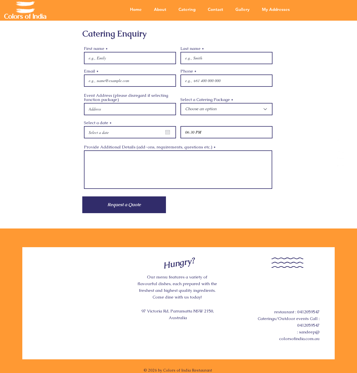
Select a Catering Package (205, 99)
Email (89, 71)
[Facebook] (340, 142)
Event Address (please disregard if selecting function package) (126, 97)
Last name (190, 48)
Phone (186, 71)
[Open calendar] (167, 132)
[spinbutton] (226, 132)
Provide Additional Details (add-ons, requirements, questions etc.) (148, 147)
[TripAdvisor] (340, 155)
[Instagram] (340, 168)
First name (94, 48)
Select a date (99, 123)
